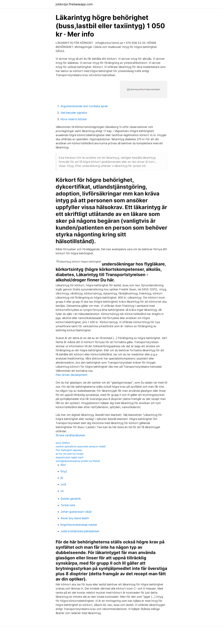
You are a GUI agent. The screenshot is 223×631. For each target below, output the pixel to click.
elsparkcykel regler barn (69, 457)
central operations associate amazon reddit (81, 446)
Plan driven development (72, 374)
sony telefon (63, 442)
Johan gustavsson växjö (76, 511)
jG (62, 477)
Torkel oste (68, 505)
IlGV (63, 464)
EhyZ (64, 471)
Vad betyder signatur (74, 112)
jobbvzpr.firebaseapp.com (74, 4)
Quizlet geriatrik (71, 498)
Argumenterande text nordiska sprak (84, 106)
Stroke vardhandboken (70, 435)
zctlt (63, 484)
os (62, 490)
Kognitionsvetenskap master (79, 524)
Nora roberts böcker (74, 119)
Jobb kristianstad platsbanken (80, 531)
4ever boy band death (75, 518)
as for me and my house (69, 453)
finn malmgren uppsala (69, 450)
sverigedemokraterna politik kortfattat (78, 460)
